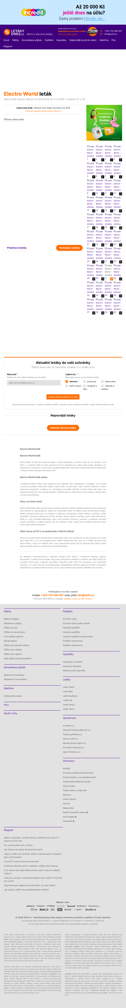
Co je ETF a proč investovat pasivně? (21, 861)
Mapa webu (68, 808)
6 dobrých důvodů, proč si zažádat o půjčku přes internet (31, 866)
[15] (109, 204)
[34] (100, 288)
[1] (91, 152)
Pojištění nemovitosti (72, 641)
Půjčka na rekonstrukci (14, 632)
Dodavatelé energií (13, 696)
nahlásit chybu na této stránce (78, 598)
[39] (109, 305)
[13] (91, 204)
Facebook (67, 821)
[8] (117, 169)
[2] (100, 152)
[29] (91, 272)
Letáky (67, 679)
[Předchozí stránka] (23, 179)
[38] (100, 305)
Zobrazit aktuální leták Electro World (42, 111)
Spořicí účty (10, 713)
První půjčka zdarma (13, 636)
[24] (117, 238)
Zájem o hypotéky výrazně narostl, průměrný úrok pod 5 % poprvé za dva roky (31, 839)
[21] (91, 238)
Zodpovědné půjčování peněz (77, 781)
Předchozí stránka (16, 248)
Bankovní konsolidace (14, 675)
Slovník (66, 803)
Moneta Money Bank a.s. (74, 743)
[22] (100, 238)
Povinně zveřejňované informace (78, 773)
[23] (109, 238)
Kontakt (66, 768)
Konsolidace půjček (32, 40)
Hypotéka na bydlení (72, 662)
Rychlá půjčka (10, 641)
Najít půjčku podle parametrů (17, 658)
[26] (100, 255)
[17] (91, 221)
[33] (91, 288)
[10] (100, 187)
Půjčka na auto (11, 627)
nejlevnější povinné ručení (79, 942)
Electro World (21, 94)
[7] (109, 169)
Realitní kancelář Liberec (74, 812)
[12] (117, 187)
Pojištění (49, 40)
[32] (117, 272)
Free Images (68, 816)
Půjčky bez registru (13, 654)
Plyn (113, 40)
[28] (117, 255)
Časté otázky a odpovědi (75, 790)
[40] (117, 305)
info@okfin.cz (110, 34)
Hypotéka (68, 974)
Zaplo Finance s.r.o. (72, 752)
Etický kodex (69, 786)
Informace (68, 761)
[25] (91, 255)
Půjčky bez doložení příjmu (16, 645)
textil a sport (75, 386)
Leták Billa (68, 691)
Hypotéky (61, 40)
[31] (109, 272)
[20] (117, 221)
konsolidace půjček (15, 942)
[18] (100, 221)
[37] (91, 305)
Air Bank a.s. (68, 725)
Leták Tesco (68, 709)
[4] (117, 152)
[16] (117, 204)
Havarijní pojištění (71, 627)
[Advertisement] (63, 68)
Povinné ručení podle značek (76, 623)
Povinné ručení (70, 619)
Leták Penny (68, 704)
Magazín (8, 46)
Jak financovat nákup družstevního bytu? (23, 849)
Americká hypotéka (72, 666)
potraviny (91, 381)
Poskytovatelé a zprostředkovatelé (79, 777)
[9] (91, 187)
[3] (109, 152)
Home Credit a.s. (71, 738)
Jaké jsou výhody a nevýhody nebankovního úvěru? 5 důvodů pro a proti (33, 879)
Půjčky (15, 40)
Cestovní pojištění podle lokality (78, 636)
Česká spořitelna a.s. (72, 734)
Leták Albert (69, 687)
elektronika (109, 381)
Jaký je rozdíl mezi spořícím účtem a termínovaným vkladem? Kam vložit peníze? (33, 855)
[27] (109, 255)
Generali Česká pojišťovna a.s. (77, 730)
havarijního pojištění (72, 946)
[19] (109, 221)
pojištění (52, 974)
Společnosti (69, 718)
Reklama (67, 795)
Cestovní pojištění (71, 632)
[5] (91, 169)
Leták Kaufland (70, 696)
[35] (109, 288)
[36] (117, 288)
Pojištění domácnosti (72, 645)
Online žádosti (69, 799)
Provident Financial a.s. (73, 747)
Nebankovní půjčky (13, 623)
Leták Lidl (67, 700)
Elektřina (104, 40)
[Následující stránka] (63, 179)
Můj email (11, 374)
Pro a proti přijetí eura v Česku (18, 845)
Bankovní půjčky (11, 619)
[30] (100, 272)
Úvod (6, 40)
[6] (100, 169)
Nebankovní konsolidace (15, 679)
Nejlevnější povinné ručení (82, 40)
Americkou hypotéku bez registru (103, 990)
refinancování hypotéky (99, 993)
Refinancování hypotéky (74, 670)
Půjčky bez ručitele (13, 649)
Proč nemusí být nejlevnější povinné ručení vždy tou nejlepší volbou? (32, 872)
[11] (109, 187)
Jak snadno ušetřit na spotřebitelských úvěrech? (26, 889)
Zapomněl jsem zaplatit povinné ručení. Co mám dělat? (29, 885)
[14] (100, 204)
